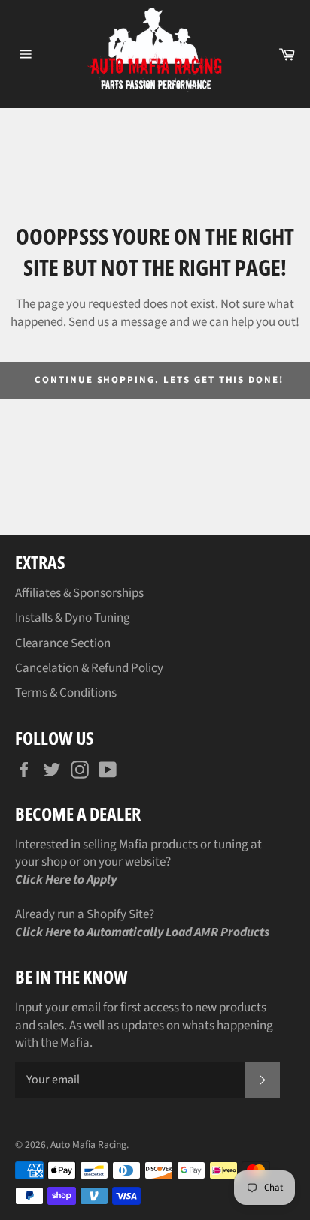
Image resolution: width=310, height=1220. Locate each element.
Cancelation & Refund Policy (89, 668)
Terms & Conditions (66, 693)
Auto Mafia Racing (88, 1144)
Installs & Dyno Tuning (72, 618)
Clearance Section (63, 643)
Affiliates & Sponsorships (79, 593)
